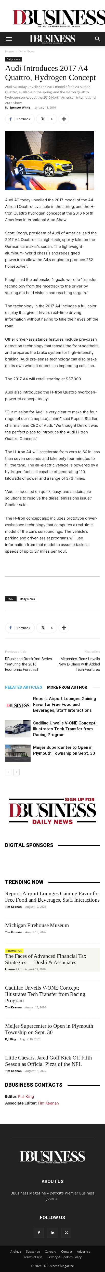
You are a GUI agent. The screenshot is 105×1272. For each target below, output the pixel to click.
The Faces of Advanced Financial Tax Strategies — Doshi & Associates (45, 959)
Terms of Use (33, 1257)
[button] (9, 39)
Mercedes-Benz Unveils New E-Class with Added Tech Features (79, 664)
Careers (50, 1251)
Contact (66, 1251)
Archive (15, 1251)
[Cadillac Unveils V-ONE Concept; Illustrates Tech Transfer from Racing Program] (18, 729)
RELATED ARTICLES (23, 687)
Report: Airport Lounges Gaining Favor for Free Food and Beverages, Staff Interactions (64, 704)
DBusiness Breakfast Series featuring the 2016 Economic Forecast (28, 664)
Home (9, 51)
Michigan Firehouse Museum (37, 925)
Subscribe (33, 1251)
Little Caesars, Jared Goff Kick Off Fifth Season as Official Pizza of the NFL (48, 1061)
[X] (66, 1233)
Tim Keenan (13, 906)
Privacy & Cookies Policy (64, 1257)
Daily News (26, 51)
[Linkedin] (52, 1233)
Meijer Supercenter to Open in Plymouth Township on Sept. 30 (49, 1029)
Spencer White (20, 107)
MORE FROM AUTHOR (67, 687)
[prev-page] (8, 772)
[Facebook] (39, 1233)
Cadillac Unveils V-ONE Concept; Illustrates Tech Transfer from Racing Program (65, 728)
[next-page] (16, 772)
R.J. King (10, 1039)
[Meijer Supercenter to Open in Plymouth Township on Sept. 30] (18, 753)
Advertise (83, 1251)
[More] (64, 119)
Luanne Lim (13, 969)
